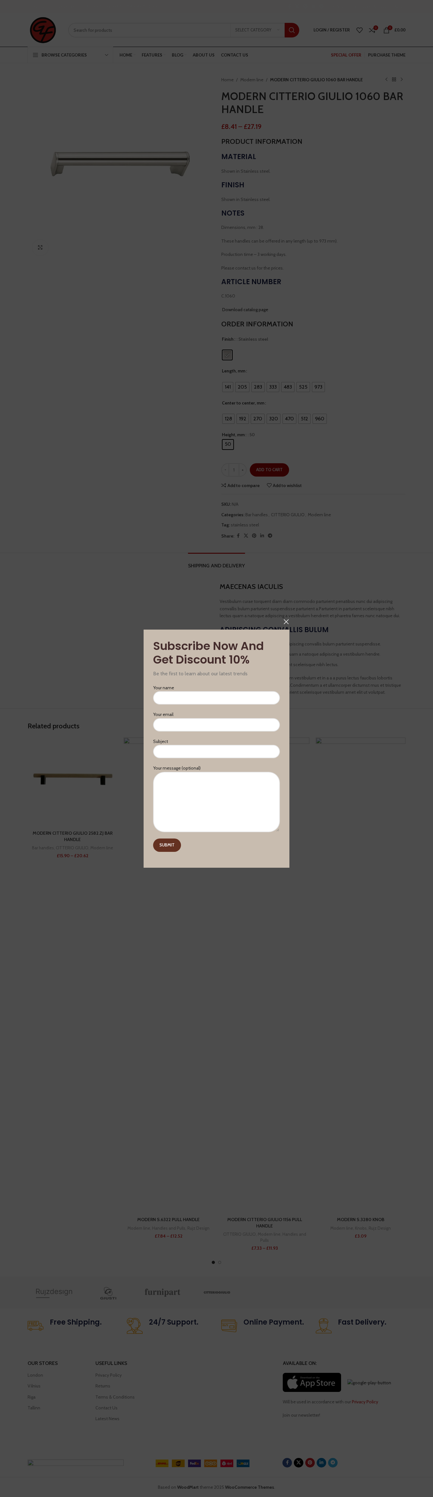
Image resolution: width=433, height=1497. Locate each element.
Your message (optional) (177, 768)
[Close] (286, 622)
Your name (163, 688)
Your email (163, 714)
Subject (160, 741)
